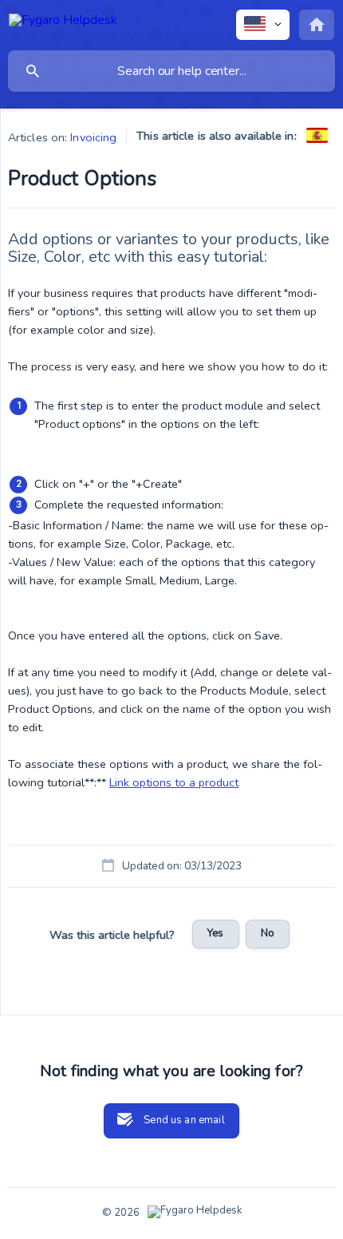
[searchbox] (171, 71)
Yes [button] (215, 933)
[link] (317, 135)
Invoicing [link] (93, 137)
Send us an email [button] (184, 1120)
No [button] (267, 933)
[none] (63, 23)
